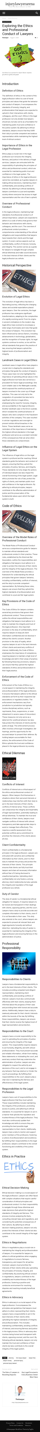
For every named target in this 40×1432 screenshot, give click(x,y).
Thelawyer (5, 37)
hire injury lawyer (21, 1358)
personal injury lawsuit (10, 1363)
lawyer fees (32, 1358)
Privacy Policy (10, 1423)
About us (28, 1425)
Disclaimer (28, 1423)
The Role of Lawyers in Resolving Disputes (10, 1373)
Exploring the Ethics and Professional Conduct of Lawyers (17, 30)
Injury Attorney (12, 18)
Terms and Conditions (16, 1425)
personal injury (18, 1360)
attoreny (11, 1358)
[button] (37, 13)
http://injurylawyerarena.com (20, 1402)
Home (4, 18)
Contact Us (20, 1423)
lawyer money (7, 1360)
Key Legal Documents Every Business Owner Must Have (30, 1374)
